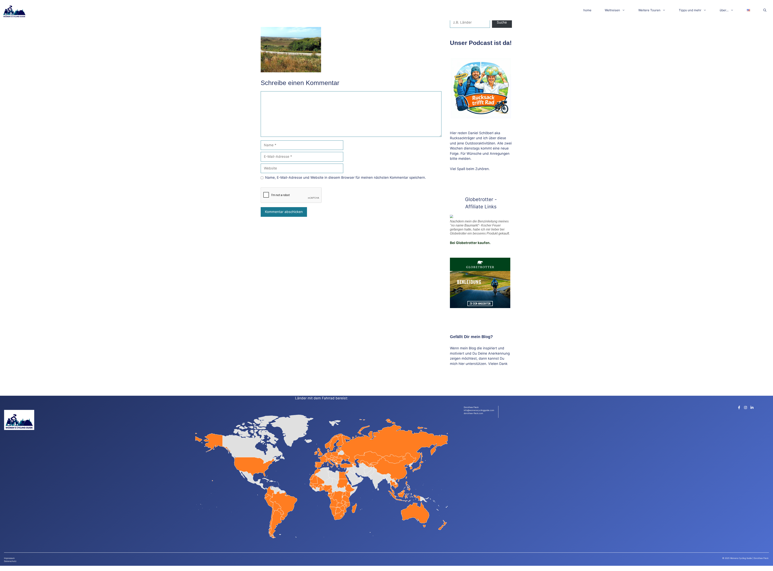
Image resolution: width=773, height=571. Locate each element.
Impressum (9, 558)
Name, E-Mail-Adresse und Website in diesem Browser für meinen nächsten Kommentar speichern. (345, 177)
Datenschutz (10, 561)
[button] (765, 10)
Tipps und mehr (690, 10)
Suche (502, 22)
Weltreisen (612, 10)
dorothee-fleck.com (473, 413)
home (587, 10)
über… (724, 10)
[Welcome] (14, 10)
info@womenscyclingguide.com (479, 410)
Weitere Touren (649, 10)
